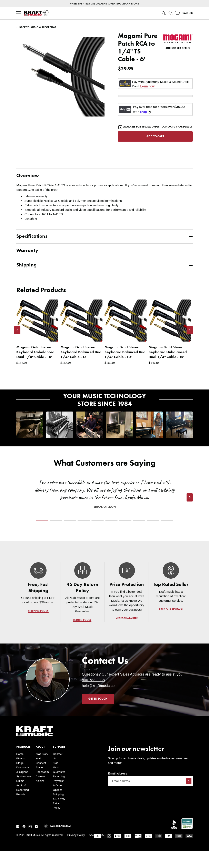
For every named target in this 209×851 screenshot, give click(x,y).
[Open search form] (164, 13)
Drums (20, 780)
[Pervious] (17, 330)
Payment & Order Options (58, 785)
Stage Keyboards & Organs (23, 767)
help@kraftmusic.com (100, 686)
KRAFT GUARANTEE (127, 618)
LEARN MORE (130, 3)
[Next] (190, 330)
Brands (20, 794)
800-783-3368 (93, 680)
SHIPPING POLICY (38, 611)
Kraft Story (42, 754)
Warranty (27, 250)
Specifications (31, 236)
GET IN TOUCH (97, 698)
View (48, 334)
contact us (169, 127)
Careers (40, 776)
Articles (40, 780)
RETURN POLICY (82, 620)
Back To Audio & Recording (37, 27)
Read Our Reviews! (170, 609)
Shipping (26, 265)
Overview (27, 175)
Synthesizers (24, 776)
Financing (59, 776)
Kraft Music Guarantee (59, 767)
